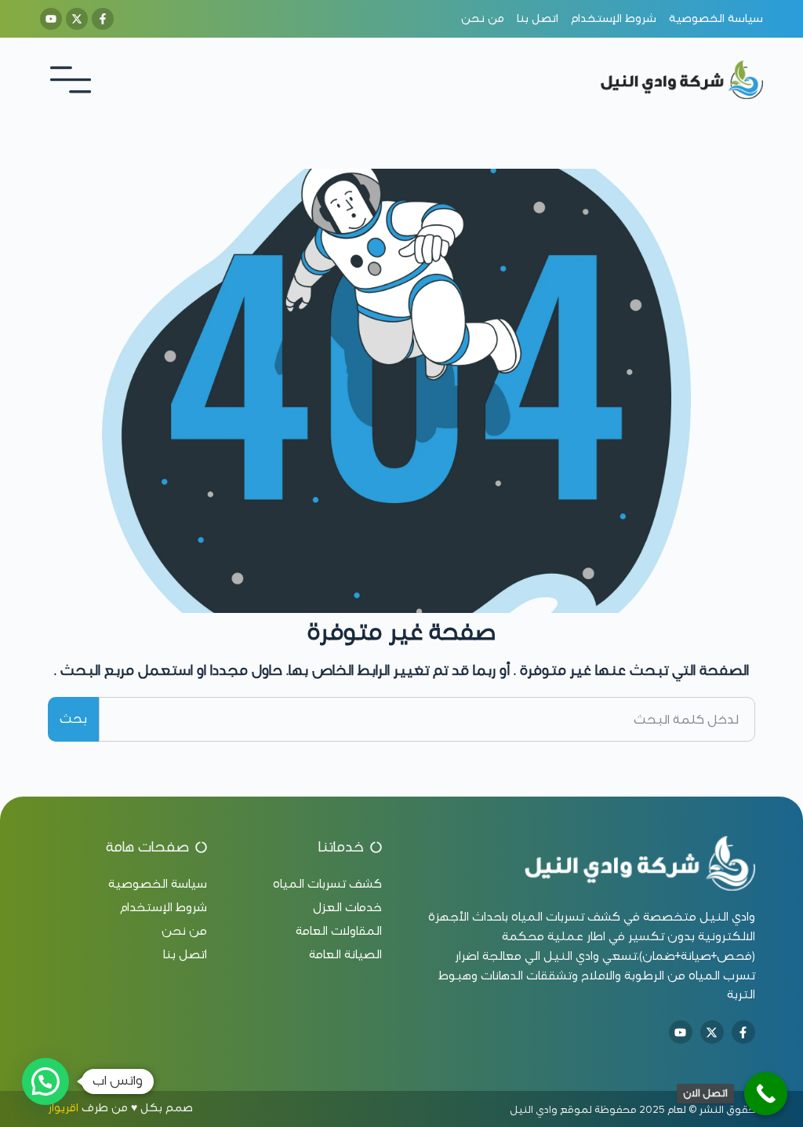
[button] (45, 1081)
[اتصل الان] (765, 1093)
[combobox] (427, 719)
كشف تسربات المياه (565, 917)
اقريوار (63, 1107)
